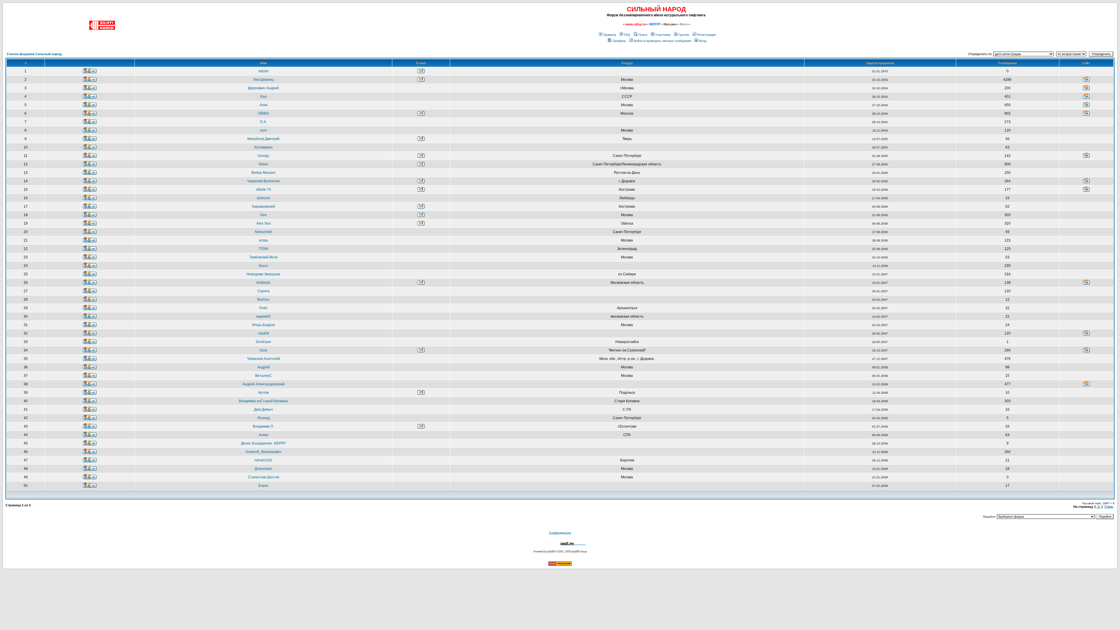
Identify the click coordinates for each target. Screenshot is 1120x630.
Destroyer (263, 342)
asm (263, 130)
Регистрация (706, 34)
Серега (264, 291)
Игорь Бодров (263, 325)
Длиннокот (263, 469)
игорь (263, 240)
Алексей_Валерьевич (263, 452)
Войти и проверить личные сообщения (662, 41)
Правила (609, 34)
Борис (263, 486)
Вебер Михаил (263, 173)
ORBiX (263, 113)
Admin (263, 71)
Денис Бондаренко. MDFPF (263, 443)
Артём (263, 393)
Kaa (263, 96)
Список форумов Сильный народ (34, 54)
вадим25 (263, 316)
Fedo (263, 308)
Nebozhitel (263, 232)
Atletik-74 (263, 190)
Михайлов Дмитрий (263, 139)
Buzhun (263, 300)
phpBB (551, 551)
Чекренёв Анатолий (263, 359)
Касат (263, 266)
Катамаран (263, 147)
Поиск (642, 34)
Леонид (263, 418)
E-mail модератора (560, 532)
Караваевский (263, 206)
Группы (683, 34)
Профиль (619, 41)
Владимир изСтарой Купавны (263, 401)
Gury (263, 350)
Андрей (263, 367)
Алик (263, 105)
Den (263, 215)
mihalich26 (263, 460)
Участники (663, 34)
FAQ (627, 34)
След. (1109, 506)
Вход (702, 41)
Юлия (263, 164)
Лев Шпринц (263, 80)
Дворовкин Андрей (263, 88)
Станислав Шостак (263, 477)
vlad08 (263, 333)
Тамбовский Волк (263, 257)
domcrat (263, 198)
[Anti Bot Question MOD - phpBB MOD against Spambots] (560, 564)
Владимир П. (263, 426)
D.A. (263, 122)
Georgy (263, 156)
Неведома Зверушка (263, 274)
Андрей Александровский (263, 384)
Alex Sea (263, 223)
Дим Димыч (263, 409)
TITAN (263, 249)
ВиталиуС (263, 376)
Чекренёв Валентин (263, 181)
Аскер (263, 435)
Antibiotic (263, 283)
